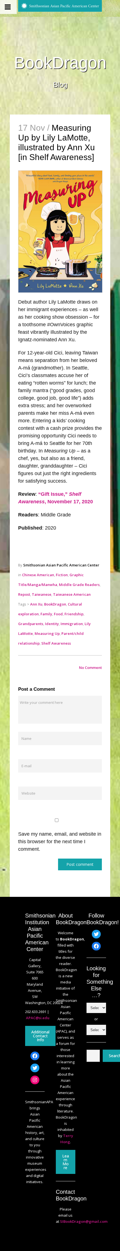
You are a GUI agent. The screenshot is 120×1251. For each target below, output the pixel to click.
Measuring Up (47, 633)
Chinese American (38, 574)
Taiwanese (41, 594)
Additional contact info (40, 1035)
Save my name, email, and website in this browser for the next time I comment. (59, 841)
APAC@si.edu (37, 1017)
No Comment (90, 667)
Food (58, 613)
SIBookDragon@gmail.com (83, 1221)
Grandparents (30, 623)
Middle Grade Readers (79, 584)
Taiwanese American (72, 594)
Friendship (73, 613)
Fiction (62, 574)
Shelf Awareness (56, 643)
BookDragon (60, 63)
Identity (52, 623)
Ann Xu (36, 604)
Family (46, 613)
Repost (24, 594)
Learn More (65, 1161)
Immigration (72, 623)
